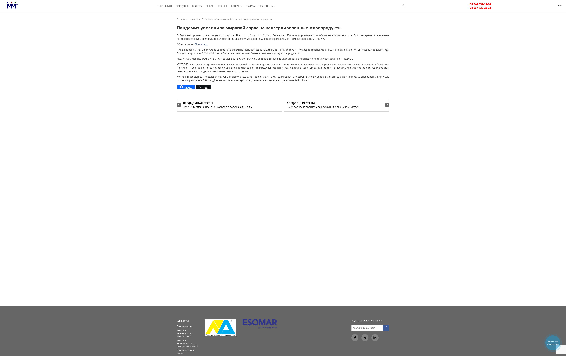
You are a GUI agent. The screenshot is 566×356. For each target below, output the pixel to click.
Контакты (236, 6)
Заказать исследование (261, 6)
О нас (210, 6)
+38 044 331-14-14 (479, 4)
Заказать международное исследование (185, 333)
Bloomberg (201, 44)
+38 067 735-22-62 (479, 7)
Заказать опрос (184, 326)
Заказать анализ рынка (185, 351)
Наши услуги (164, 6)
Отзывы (222, 6)
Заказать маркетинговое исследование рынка (187, 343)
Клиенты (197, 6)
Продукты (182, 6)
